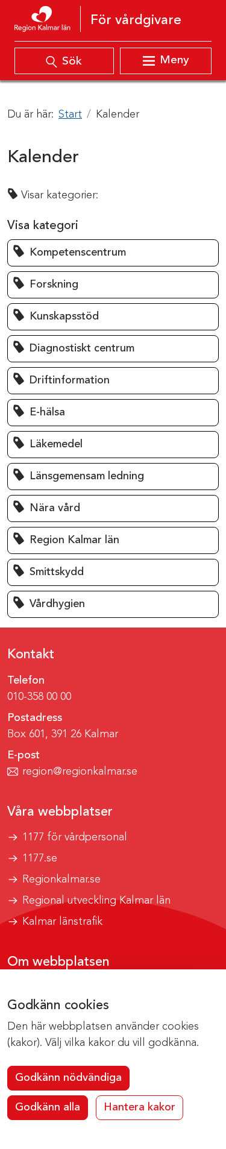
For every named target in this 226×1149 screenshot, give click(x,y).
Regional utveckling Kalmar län (96, 900)
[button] (113, 253)
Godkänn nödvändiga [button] (68, 1077)
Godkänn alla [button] (47, 1107)
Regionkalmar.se (61, 879)
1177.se (39, 858)
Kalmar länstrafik (62, 921)
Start (70, 114)
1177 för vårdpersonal (74, 837)
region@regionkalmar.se (79, 771)
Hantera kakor (139, 1107)
